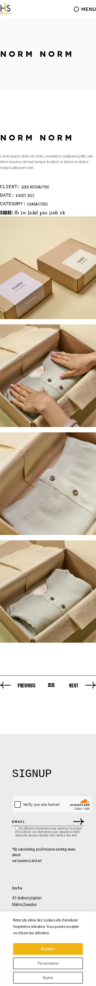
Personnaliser (48, 963)
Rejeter (48, 978)
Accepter (48, 949)
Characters (37, 204)
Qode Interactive (35, 187)
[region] (48, 948)
